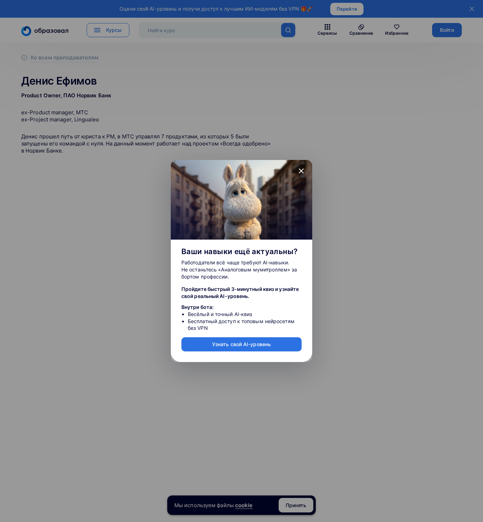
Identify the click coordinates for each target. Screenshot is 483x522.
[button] (301, 171)
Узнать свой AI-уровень (241, 344)
